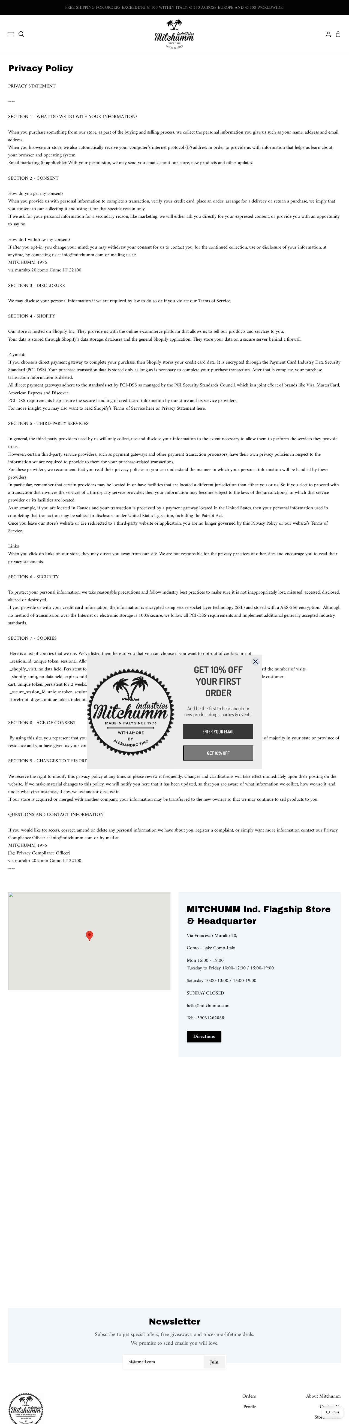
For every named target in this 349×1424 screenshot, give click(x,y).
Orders (249, 1396)
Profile (249, 1407)
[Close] (255, 661)
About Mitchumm (323, 1396)
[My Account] (326, 34)
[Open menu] (7, 34)
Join (214, 1362)
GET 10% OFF (218, 752)
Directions (204, 1036)
